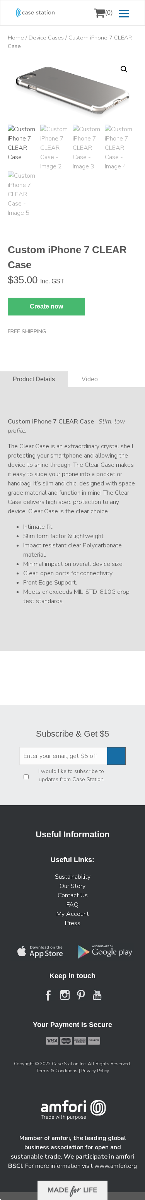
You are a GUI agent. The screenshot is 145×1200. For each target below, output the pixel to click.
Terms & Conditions (57, 1071)
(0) (109, 12)
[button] (124, 69)
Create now (46, 306)
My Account (72, 914)
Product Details (34, 379)
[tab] (34, 379)
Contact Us (73, 895)
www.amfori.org (115, 1166)
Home (16, 37)
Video (90, 379)
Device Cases (46, 37)
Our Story (72, 886)
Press (72, 923)
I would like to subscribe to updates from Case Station (71, 775)
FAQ (72, 904)
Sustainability (72, 877)
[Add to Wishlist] (17, 67)
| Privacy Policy (94, 1071)
